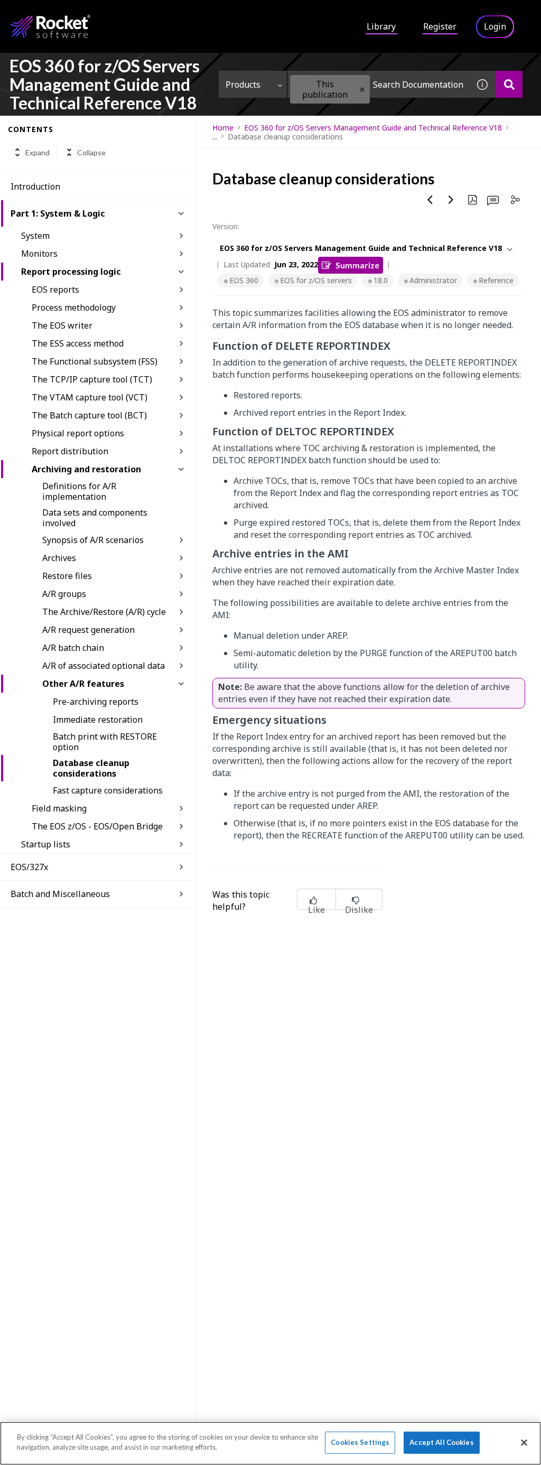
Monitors (39, 253)
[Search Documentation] (509, 84)
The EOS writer (62, 325)
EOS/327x (29, 867)
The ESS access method (78, 343)
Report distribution (70, 451)
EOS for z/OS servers (316, 280)
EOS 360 (243, 280)
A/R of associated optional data (103, 665)
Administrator (433, 280)
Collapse (91, 152)
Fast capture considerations (108, 790)
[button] (362, 90)
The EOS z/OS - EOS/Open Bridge (97, 826)
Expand (37, 152)
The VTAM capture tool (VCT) (89, 397)
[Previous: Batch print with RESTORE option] (430, 199)
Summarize (357, 265)
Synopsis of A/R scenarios (93, 540)
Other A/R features (83, 683)
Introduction (35, 186)
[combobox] (378, 84)
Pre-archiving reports (95, 701)
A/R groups (64, 594)
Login (495, 26)
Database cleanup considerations (91, 768)
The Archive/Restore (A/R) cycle (104, 612)
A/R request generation (88, 630)
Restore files (67, 576)
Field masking (59, 808)
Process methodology (74, 307)
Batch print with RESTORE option (105, 741)
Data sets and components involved (94, 517)
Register (439, 26)
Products (243, 84)
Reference (496, 280)
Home (223, 127)
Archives (59, 558)
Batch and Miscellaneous (60, 894)
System (35, 235)
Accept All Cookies (441, 1442)
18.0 (381, 280)
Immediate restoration (98, 719)
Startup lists (45, 844)
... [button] (214, 136)
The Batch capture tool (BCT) (89, 415)
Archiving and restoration (86, 469)
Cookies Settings (360, 1442)
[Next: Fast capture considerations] (451, 199)
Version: (225, 226)
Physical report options (78, 433)
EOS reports (55, 289)
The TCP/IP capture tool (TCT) (92, 379)
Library (381, 26)
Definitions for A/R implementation (79, 491)
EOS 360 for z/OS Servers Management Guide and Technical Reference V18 (373, 127)
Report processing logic (71, 271)
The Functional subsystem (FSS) (94, 361)
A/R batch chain (73, 648)
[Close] (524, 1442)
